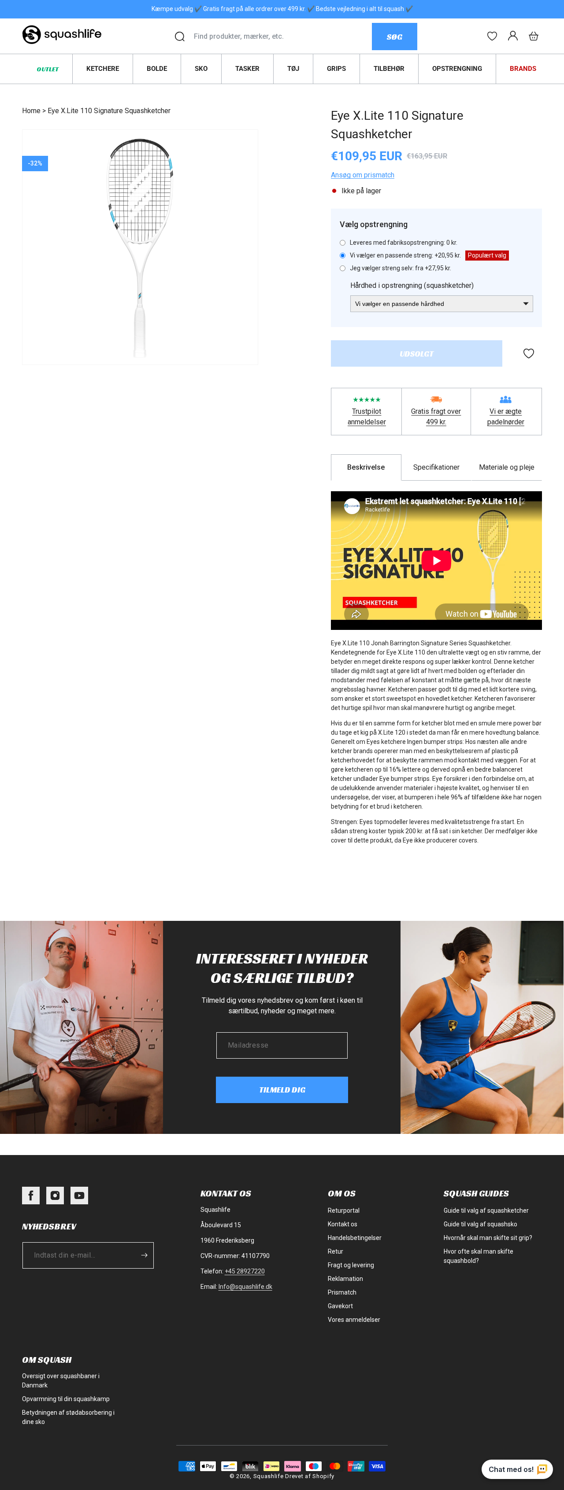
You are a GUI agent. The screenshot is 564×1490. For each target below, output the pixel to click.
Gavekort (340, 1306)
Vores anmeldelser (354, 1319)
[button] (533, 36)
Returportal (344, 1210)
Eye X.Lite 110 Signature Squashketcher (109, 111)
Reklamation (345, 1278)
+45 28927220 (245, 1271)
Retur (335, 1251)
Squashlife (268, 1476)
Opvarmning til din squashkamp (66, 1398)
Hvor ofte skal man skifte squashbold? (478, 1256)
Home (31, 111)
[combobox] (282, 36)
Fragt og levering (351, 1265)
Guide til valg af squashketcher (486, 1210)
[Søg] (180, 36)
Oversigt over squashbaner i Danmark (61, 1380)
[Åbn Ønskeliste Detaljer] (492, 36)
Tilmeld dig (282, 1090)
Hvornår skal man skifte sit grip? (488, 1237)
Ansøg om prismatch (362, 175)
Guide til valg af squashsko (480, 1224)
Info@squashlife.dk (245, 1286)
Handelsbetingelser (355, 1237)
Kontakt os (342, 1224)
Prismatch (342, 1292)
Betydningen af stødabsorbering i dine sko (68, 1417)
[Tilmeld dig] (144, 1255)
